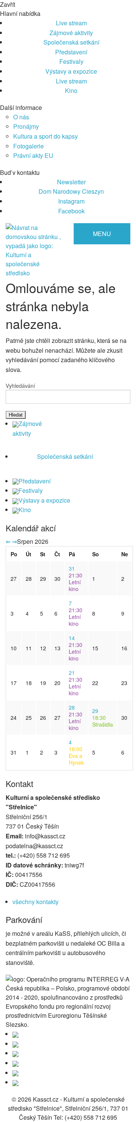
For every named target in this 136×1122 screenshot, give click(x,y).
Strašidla (102, 721)
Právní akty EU (33, 155)
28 (72, 707)
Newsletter (71, 181)
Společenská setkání (71, 42)
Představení (71, 52)
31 (72, 568)
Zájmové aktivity (71, 32)
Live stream (71, 23)
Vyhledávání (20, 385)
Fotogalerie (28, 146)
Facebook (71, 211)
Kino (71, 90)
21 (72, 672)
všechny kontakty (35, 901)
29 (95, 711)
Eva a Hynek (76, 755)
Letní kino (75, 582)
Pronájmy (26, 126)
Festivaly (71, 61)
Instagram (71, 201)
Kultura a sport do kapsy (45, 136)
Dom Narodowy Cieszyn (71, 191)
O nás (21, 117)
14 (72, 638)
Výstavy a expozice (71, 71)
